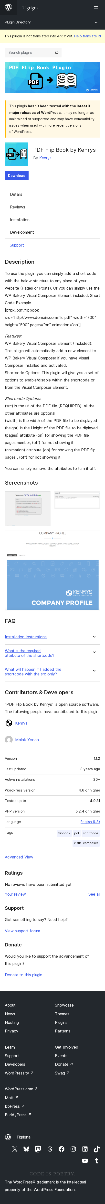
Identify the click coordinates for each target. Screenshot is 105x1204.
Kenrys (45, 157)
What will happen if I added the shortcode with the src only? (33, 671)
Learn (10, 1047)
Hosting (12, 1022)
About (10, 1005)
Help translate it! (87, 36)
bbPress (15, 1106)
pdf (76, 833)
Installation (20, 219)
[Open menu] (97, 7)
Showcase (64, 1005)
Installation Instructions (26, 637)
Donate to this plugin (23, 974)
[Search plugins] (57, 52)
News (10, 1013)
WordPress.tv (19, 1073)
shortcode (90, 833)
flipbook (64, 833)
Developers (15, 1064)
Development (22, 232)
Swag (62, 1073)
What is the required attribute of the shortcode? (29, 653)
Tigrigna (23, 1137)
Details (16, 194)
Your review (15, 894)
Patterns (62, 1031)
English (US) (90, 822)
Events (61, 1055)
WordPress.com (21, 1088)
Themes (62, 1013)
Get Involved (66, 1047)
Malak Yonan (27, 739)
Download (16, 176)
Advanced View (19, 857)
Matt (12, 1097)
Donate (64, 1064)
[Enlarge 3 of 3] (93, 536)
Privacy (11, 1031)
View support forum (22, 930)
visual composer (86, 843)
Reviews (17, 207)
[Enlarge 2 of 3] (93, 497)
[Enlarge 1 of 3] (44, 497)
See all (94, 894)
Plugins (61, 1022)
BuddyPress (18, 1114)
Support (17, 245)
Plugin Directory (18, 22)
